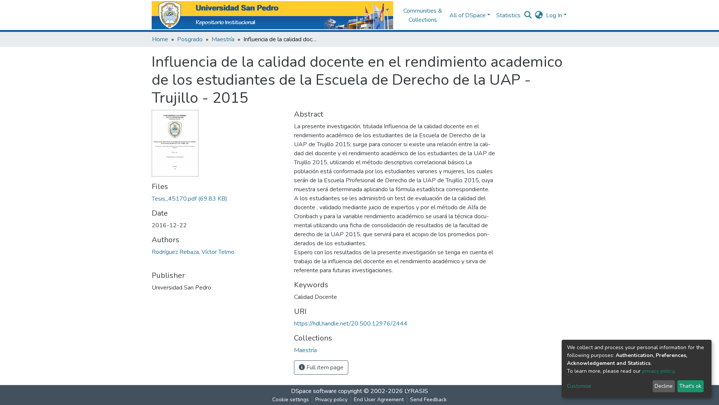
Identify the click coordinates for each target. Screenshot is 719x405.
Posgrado (190, 39)
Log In (554, 15)
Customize (579, 386)
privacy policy (658, 371)
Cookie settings (290, 399)
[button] (539, 15)
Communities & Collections (422, 15)
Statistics (508, 15)
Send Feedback (428, 399)
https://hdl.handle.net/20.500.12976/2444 (350, 324)
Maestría (223, 39)
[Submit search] (528, 15)
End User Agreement (379, 399)
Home (160, 39)
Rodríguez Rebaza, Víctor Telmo (193, 252)
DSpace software (314, 391)
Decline (664, 386)
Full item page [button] (324, 367)
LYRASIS (416, 391)
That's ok (690, 386)
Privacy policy (331, 399)
